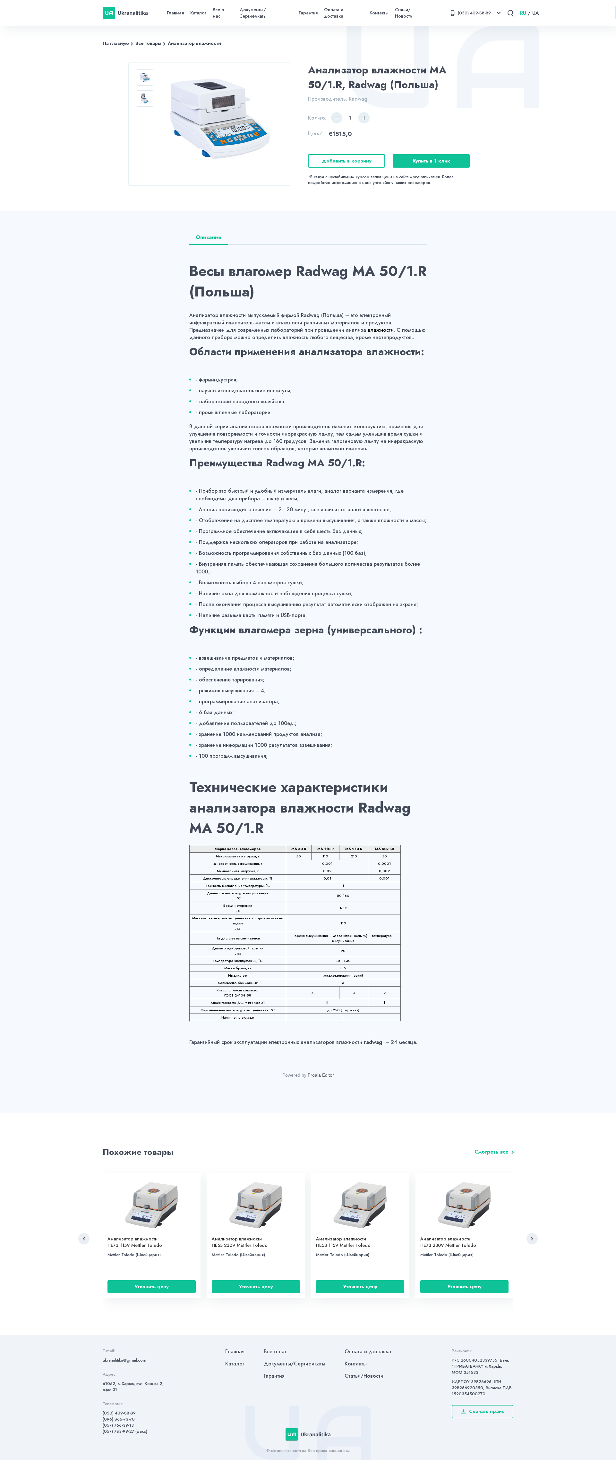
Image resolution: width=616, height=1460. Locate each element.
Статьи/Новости (403, 12)
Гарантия (308, 13)
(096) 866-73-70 (119, 1419)
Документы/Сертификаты (253, 12)
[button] (84, 1238)
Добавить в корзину (347, 160)
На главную (116, 43)
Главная (175, 13)
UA (535, 13)
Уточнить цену (152, 1286)
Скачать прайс (486, 1411)
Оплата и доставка (333, 12)
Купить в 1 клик (431, 160)
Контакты (379, 13)
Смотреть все (492, 1151)
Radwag (358, 99)
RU (523, 13)
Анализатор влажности (194, 43)
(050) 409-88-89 (119, 1413)
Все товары (148, 43)
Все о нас (218, 12)
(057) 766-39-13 (118, 1425)
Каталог (198, 13)
